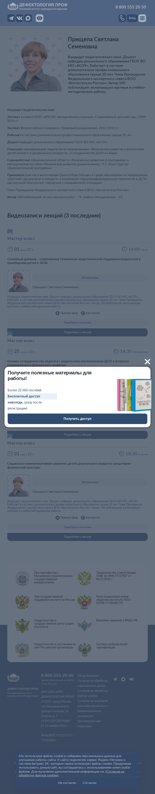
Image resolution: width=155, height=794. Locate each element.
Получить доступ (77, 418)
